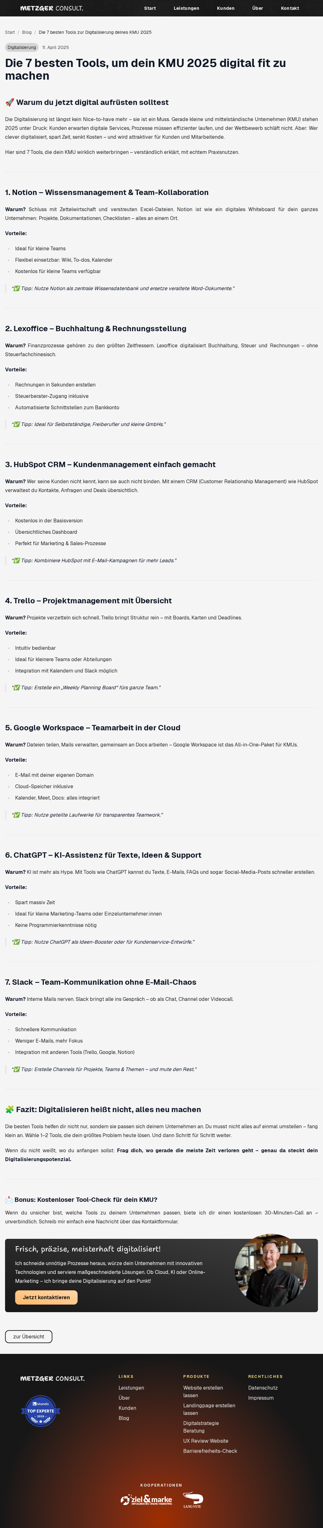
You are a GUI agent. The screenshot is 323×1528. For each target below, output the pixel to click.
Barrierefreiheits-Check (210, 1451)
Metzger (51, 8)
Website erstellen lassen (203, 1392)
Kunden (226, 8)
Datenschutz (263, 1388)
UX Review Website (205, 1441)
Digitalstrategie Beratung (201, 1427)
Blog (27, 32)
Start (150, 8)
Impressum (261, 1398)
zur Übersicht (28, 1336)
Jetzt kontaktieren (46, 1297)
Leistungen (187, 8)
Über (257, 8)
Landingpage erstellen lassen (209, 1409)
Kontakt (290, 8)
